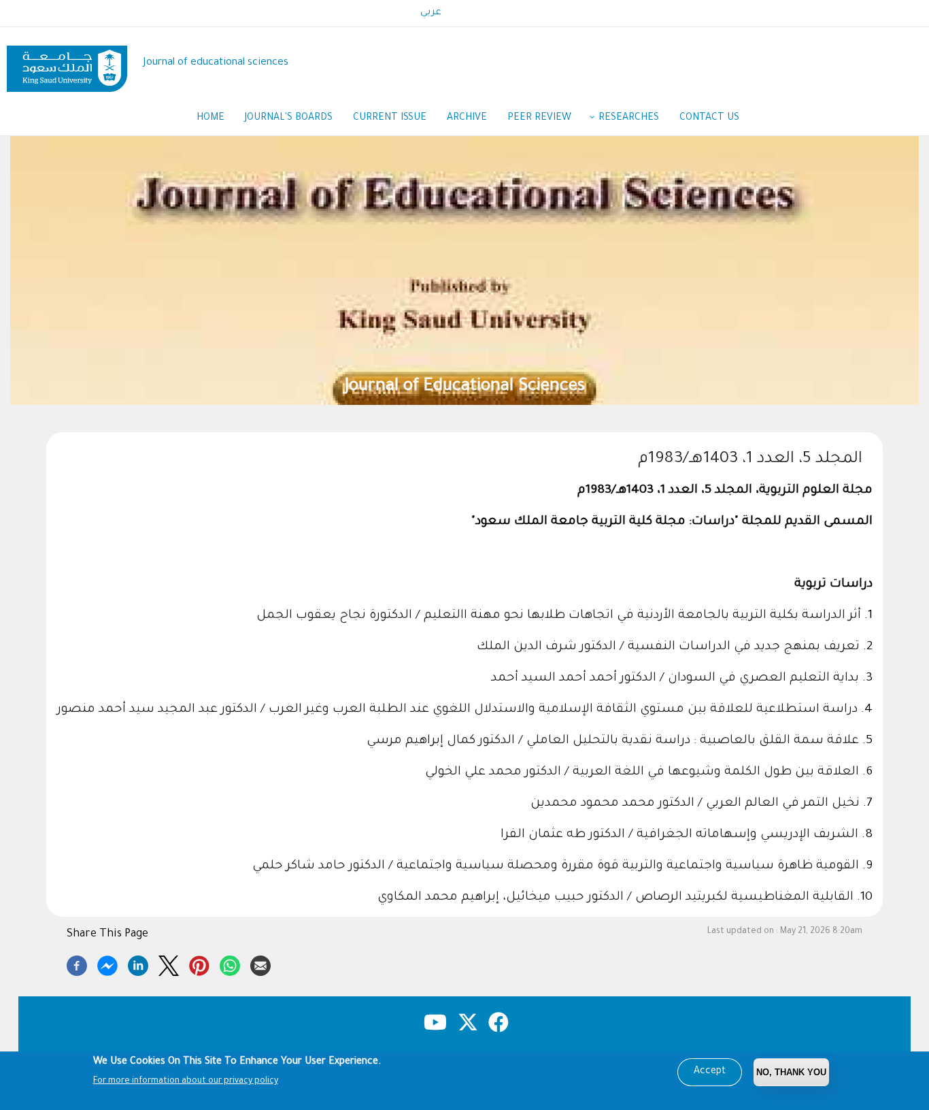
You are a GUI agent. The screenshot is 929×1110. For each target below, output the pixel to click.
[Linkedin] (138, 963)
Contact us (709, 118)
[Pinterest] (199, 963)
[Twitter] (168, 963)
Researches (628, 118)
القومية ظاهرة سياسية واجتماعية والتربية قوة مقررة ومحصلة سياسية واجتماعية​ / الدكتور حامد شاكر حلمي (555, 866)
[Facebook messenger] (107, 963)
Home (210, 118)
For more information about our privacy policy (185, 1081)
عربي (430, 12)
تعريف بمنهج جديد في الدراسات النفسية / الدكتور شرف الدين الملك (668, 647)
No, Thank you (791, 1072)
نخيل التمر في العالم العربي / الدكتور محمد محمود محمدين (695, 804)
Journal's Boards (289, 118)
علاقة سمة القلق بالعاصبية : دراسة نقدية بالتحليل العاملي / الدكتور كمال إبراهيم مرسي (613, 741)
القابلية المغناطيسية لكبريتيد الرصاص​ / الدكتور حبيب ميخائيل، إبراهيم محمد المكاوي (615, 897)
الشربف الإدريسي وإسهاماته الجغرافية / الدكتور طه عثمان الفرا (679, 835)
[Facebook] (77, 963)
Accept (710, 1071)
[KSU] (67, 63)
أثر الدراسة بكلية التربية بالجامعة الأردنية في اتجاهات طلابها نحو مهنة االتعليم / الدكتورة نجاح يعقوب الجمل (558, 616)
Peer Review (539, 118)
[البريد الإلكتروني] (260, 963)
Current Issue (389, 118)
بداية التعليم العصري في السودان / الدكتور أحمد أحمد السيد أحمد (675, 678)
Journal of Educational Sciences (465, 387)
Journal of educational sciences (215, 63)
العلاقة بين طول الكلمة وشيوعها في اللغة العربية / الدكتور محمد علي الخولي (642, 772)
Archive (467, 118)
